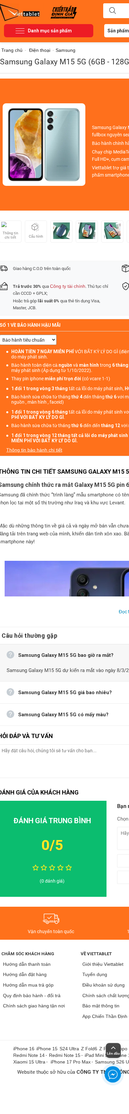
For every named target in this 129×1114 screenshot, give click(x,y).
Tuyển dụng (94, 974)
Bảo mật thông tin (100, 1005)
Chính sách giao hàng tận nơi (34, 1005)
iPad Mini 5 (96, 1055)
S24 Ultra (69, 1048)
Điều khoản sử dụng (103, 985)
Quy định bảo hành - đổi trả (32, 995)
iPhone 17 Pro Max (71, 1061)
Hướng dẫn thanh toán (27, 964)
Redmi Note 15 (64, 1055)
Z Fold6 (89, 1048)
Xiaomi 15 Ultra (29, 1061)
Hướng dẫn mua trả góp (28, 985)
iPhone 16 (23, 1048)
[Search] (112, 11)
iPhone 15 (47, 1048)
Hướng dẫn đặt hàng (25, 974)
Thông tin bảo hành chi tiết (34, 450)
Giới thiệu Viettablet (102, 964)
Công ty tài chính (67, 286)
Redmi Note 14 (29, 1055)
